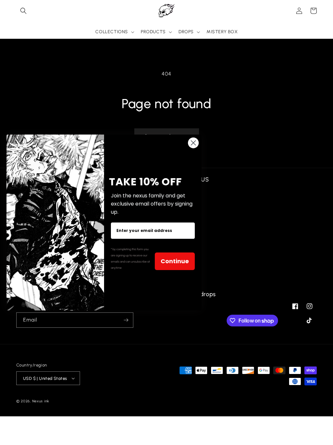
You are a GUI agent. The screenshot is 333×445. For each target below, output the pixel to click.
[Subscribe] (126, 320)
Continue (175, 261)
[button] (23, 11)
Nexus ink (40, 401)
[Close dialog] (193, 143)
